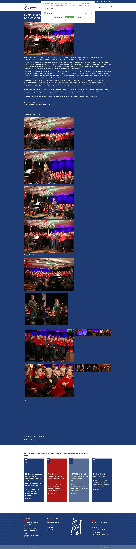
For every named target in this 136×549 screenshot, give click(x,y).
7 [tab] (74, 504)
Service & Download (102, 7)
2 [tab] (63, 504)
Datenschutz (35, 547)
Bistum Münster (96, 527)
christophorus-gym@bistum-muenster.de (32, 536)
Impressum (27, 547)
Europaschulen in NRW (98, 530)
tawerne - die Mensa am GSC (100, 523)
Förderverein (50, 527)
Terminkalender (51, 525)
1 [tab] (61, 504)
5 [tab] (70, 504)
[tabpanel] (34, 480)
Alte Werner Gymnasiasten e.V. (100, 534)
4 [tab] (68, 504)
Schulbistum (95, 525)
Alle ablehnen (79, 17)
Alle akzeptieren (69, 17)
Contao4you (103, 547)
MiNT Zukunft (96, 532)
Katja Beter (109, 547)
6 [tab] (72, 504)
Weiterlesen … (29, 498)
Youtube (49, 13)
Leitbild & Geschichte (53, 523)
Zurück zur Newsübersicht (32, 440)
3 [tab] (66, 504)
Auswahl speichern (58, 17)
